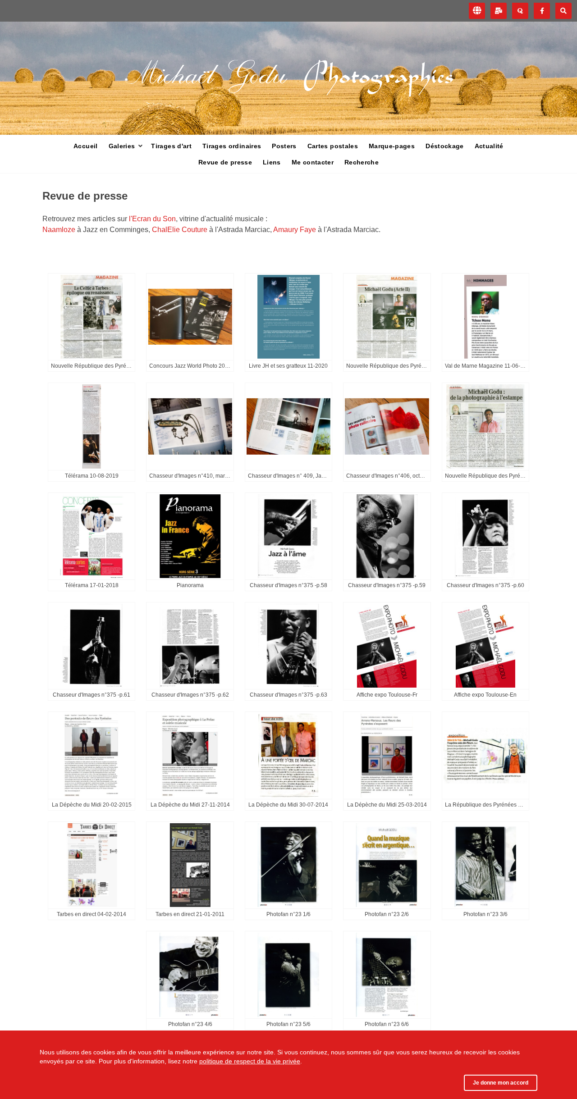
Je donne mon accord (500, 1083)
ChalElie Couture (180, 229)
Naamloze (59, 229)
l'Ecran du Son (151, 219)
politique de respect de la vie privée (249, 1061)
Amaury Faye (295, 229)
